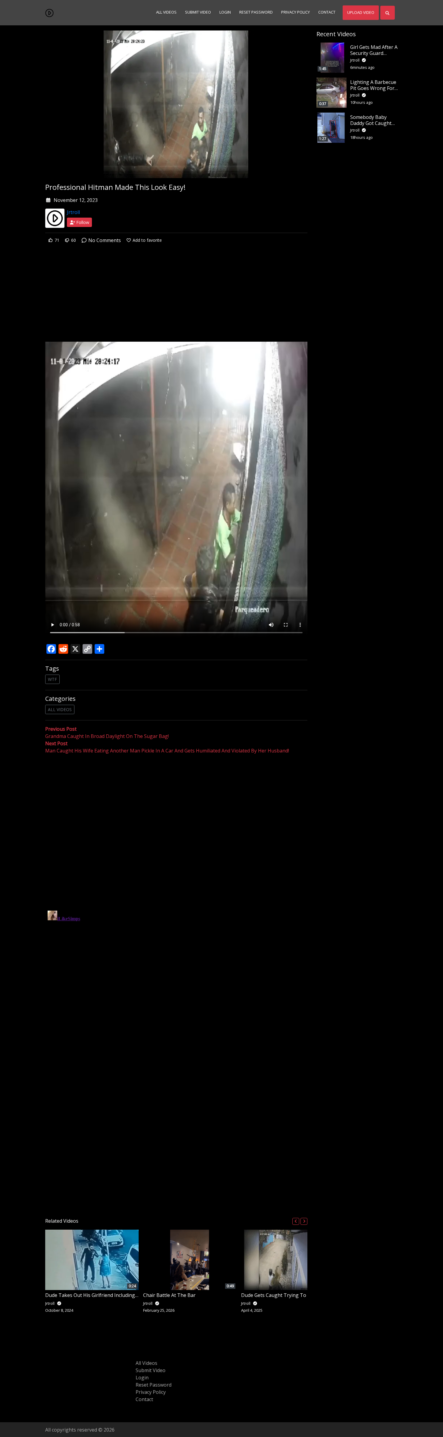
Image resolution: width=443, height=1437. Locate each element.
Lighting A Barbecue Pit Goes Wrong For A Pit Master (373, 88)
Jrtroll (73, 212)
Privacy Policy (295, 12)
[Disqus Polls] (176, 832)
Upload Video (360, 12)
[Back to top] (18, 1401)
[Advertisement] (176, 297)
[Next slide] (303, 1221)
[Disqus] (176, 983)
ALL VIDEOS (60, 709)
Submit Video (198, 12)
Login (225, 12)
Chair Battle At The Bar (169, 1295)
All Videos (166, 12)
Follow (82, 222)
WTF (52, 679)
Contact (326, 12)
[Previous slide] (295, 1221)
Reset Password (256, 12)
